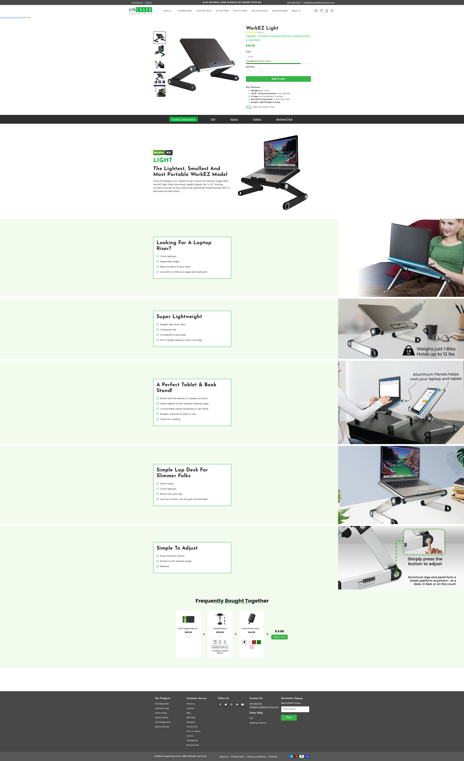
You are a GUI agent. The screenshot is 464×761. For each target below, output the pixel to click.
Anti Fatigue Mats (163, 722)
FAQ (251, 718)
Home (2, 17)
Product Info (192, 726)
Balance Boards (162, 726)
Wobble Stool (220, 628)
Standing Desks (162, 703)
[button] (316, 10)
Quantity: (250, 66)
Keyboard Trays (162, 708)
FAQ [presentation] (213, 119)
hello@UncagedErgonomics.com (319, 2)
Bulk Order (191, 717)
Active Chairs (161, 713)
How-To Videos (193, 731)
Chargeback (192, 740)
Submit (289, 718)
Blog (188, 713)
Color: (248, 51)
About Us (191, 703)
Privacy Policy (237, 756)
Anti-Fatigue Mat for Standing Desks (188, 628)
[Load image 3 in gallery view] (160, 64)
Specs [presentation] (234, 119)
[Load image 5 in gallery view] (160, 91)
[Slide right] (159, 99)
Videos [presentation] (257, 119)
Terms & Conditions (256, 756)
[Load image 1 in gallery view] (160, 38)
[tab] (183, 119)
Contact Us (137, 2)
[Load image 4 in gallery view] (160, 78)
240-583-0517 (294, 2)
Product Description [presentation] (184, 119)
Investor (190, 736)
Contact (190, 708)
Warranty (191, 722)
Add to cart (279, 637)
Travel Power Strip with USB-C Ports (251, 628)
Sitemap (273, 756)
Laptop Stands (161, 717)
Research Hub (193, 745)
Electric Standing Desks (13, 17)
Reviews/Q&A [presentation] (284, 119)
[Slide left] (159, 28)
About (149, 2)
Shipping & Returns (258, 722)
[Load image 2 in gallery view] (160, 51)
